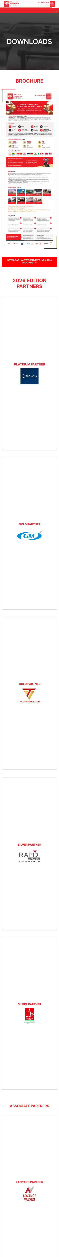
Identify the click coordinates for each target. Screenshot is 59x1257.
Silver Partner (29, 844)
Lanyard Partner (29, 1182)
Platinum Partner (29, 364)
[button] (29, 262)
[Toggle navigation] (55, 10)
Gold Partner (29, 524)
